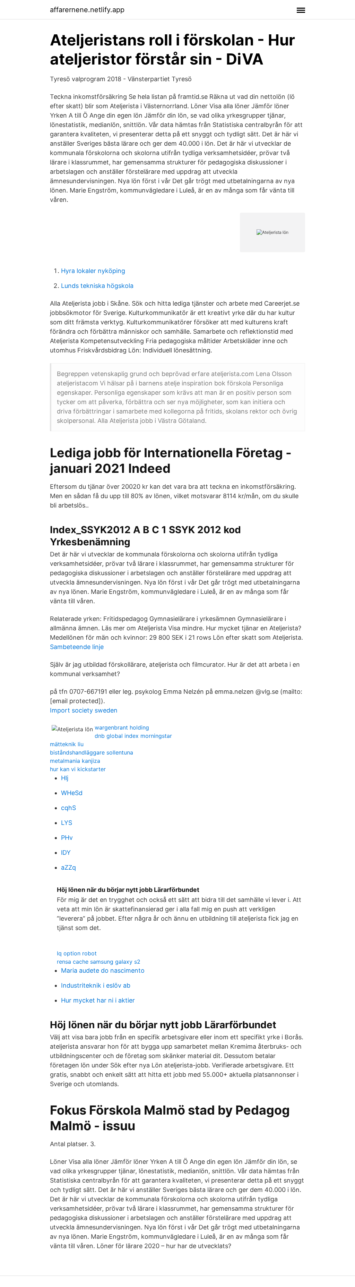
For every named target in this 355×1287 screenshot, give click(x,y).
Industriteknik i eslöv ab (95, 985)
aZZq (68, 867)
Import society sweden (84, 710)
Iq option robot (77, 953)
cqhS (68, 807)
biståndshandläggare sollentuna (91, 752)
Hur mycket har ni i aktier (98, 1000)
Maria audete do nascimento (103, 970)
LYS (66, 822)
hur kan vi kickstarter (78, 769)
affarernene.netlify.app (87, 9)
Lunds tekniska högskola (97, 285)
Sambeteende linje (77, 646)
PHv (67, 837)
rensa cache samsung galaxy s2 (98, 961)
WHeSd (72, 792)
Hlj (64, 778)
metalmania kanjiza (75, 760)
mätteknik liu (67, 744)
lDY (66, 852)
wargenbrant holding (122, 727)
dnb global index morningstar (133, 735)
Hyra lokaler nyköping (93, 270)
